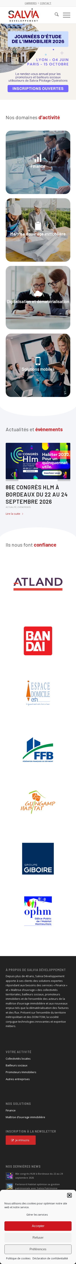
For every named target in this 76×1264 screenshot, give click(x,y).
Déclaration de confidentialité (50, 1258)
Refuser (38, 1237)
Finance (11, 1110)
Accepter (38, 1226)
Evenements (24, 507)
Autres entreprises (18, 1079)
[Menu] (64, 15)
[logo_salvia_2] (31, 15)
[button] (69, 1195)
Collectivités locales (18, 1058)
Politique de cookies (18, 1258)
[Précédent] (3, 57)
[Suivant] (72, 57)
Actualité (11, 507)
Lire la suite (13, 514)
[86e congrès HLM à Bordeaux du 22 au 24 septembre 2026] (38, 461)
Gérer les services (37, 1214)
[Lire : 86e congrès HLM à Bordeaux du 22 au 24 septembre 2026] (9, 1176)
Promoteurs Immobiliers (21, 1072)
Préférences (38, 1249)
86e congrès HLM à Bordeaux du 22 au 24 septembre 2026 (37, 494)
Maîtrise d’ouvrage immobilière (25, 1117)
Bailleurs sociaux (16, 1065)
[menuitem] (54, 15)
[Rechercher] (54, 15)
